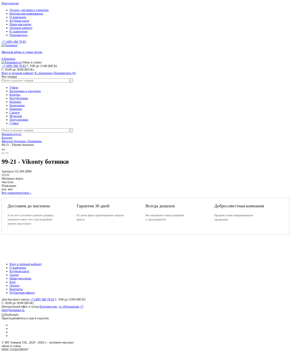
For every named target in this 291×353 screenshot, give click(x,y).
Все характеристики (16, 192)
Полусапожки (19, 119)
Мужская (16, 116)
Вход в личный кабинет (26, 264)
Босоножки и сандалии (25, 91)
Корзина (8, 58)
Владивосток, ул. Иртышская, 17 (61, 306)
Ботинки (15, 101)
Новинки (16, 109)
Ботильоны (17, 105)
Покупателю (10, 3)
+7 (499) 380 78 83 (14, 41)
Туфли (14, 87)
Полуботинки (19, 98)
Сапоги (15, 112)
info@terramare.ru (13, 310)
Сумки (14, 123)
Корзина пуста (11, 134)
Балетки (15, 94)
